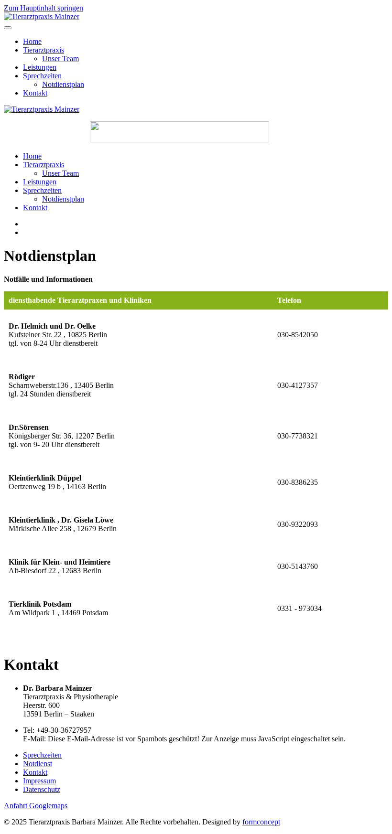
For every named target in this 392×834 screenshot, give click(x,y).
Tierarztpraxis (43, 50)
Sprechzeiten (42, 76)
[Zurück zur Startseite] (41, 16)
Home (32, 41)
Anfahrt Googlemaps (35, 806)
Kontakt (35, 93)
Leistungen (39, 67)
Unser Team (60, 58)
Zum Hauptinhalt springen (43, 8)
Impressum (39, 781)
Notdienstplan (63, 84)
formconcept (261, 822)
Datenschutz (41, 789)
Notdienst (37, 763)
